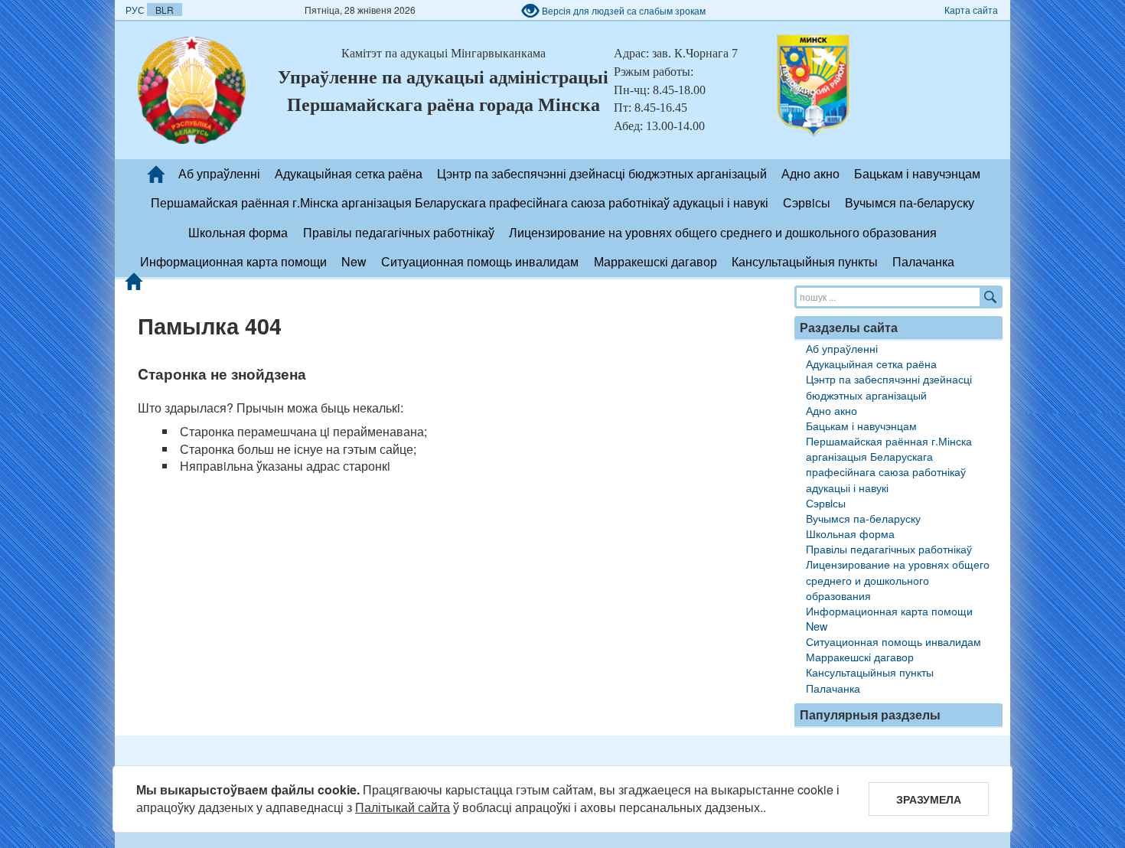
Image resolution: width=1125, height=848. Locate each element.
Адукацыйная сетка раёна (348, 173)
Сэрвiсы (806, 202)
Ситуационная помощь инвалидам (480, 261)
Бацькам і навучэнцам (917, 173)
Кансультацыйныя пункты (805, 261)
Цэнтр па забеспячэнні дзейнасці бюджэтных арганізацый (602, 173)
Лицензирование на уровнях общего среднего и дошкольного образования (723, 232)
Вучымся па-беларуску (909, 202)
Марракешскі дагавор (655, 261)
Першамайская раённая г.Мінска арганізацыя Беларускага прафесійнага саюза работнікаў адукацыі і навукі (459, 202)
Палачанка (923, 261)
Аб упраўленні (219, 173)
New (354, 261)
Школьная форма (238, 232)
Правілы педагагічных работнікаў (398, 232)
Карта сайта (971, 9)
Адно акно (810, 173)
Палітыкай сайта (402, 807)
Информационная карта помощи (233, 261)
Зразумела (928, 799)
